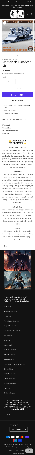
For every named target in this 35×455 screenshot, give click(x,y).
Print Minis (7, 316)
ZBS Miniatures (8, 369)
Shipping (10, 73)
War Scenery (8, 335)
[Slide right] (22, 55)
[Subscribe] (28, 414)
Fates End (7, 388)
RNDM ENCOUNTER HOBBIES (16, 444)
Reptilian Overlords (10, 350)
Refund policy (15, 447)
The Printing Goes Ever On (12, 331)
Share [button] (6, 246)
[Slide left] (13, 55)
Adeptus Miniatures (10, 326)
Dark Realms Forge (10, 383)
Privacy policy (25, 447)
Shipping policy (24, 450)
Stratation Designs (9, 393)
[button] (2, 14)
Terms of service (13, 450)
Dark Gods (7, 340)
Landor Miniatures (9, 379)
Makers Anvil (8, 345)
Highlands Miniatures (10, 311)
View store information (11, 113)
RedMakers (7, 307)
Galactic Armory (9, 359)
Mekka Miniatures (9, 374)
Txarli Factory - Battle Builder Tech (14, 364)
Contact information (18, 453)
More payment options (17, 100)
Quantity (4, 77)
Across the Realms (9, 355)
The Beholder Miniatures (11, 321)
